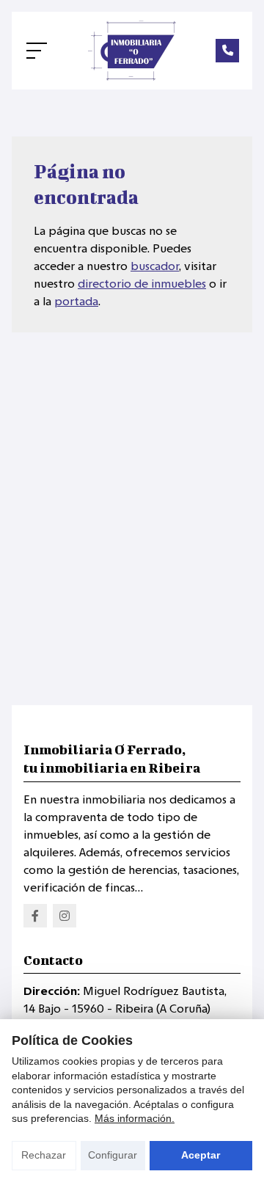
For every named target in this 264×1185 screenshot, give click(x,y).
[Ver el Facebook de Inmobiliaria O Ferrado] (35, 915)
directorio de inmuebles (142, 284)
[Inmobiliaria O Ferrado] (132, 51)
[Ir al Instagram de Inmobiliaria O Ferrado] (64, 915)
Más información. (135, 1118)
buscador (155, 266)
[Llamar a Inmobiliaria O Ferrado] (227, 50)
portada (76, 301)
